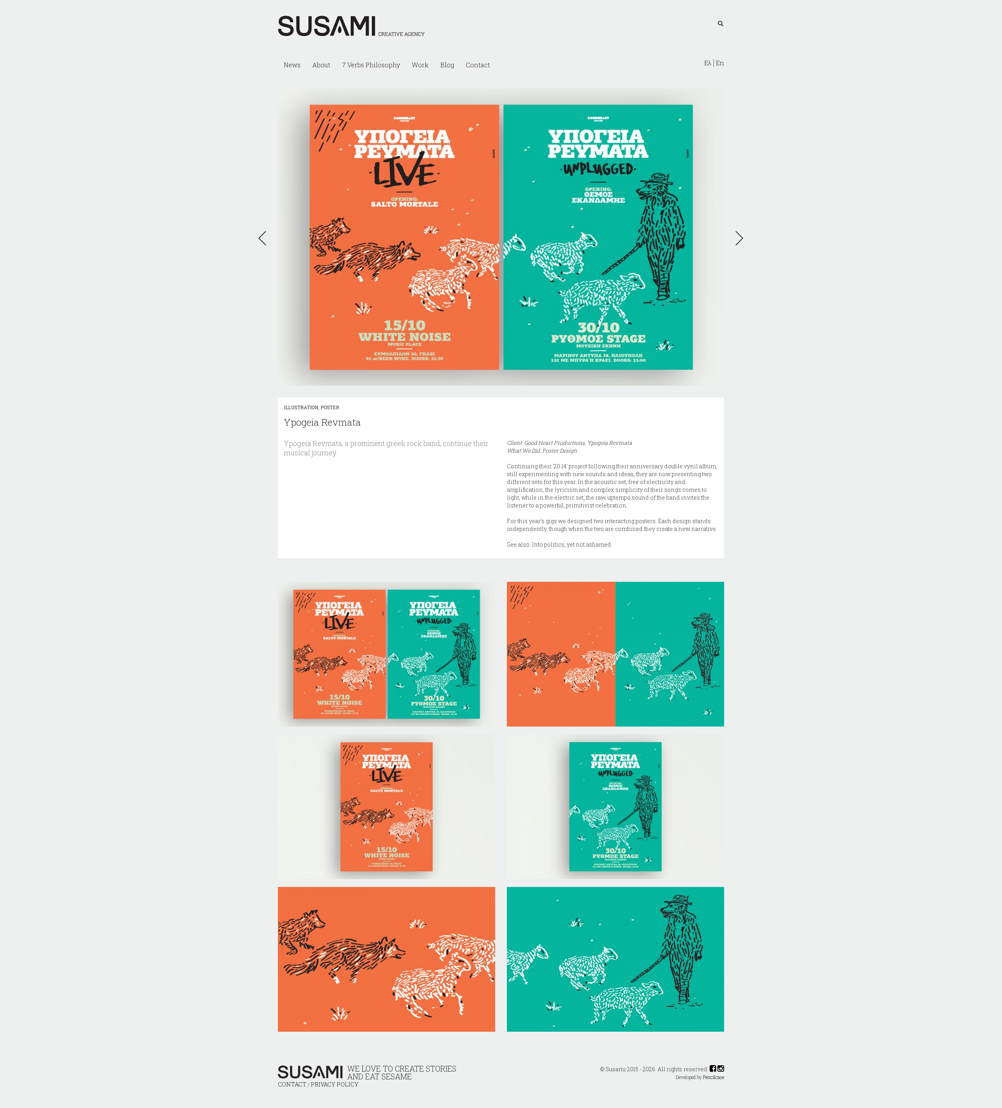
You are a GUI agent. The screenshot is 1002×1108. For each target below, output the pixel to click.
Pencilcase (713, 1077)
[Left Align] (720, 24)
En (720, 63)
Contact (478, 65)
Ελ (708, 63)
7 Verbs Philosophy (371, 65)
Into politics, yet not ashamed (571, 544)
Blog (447, 65)
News (292, 65)
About (321, 65)
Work (420, 65)
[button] (264, 238)
